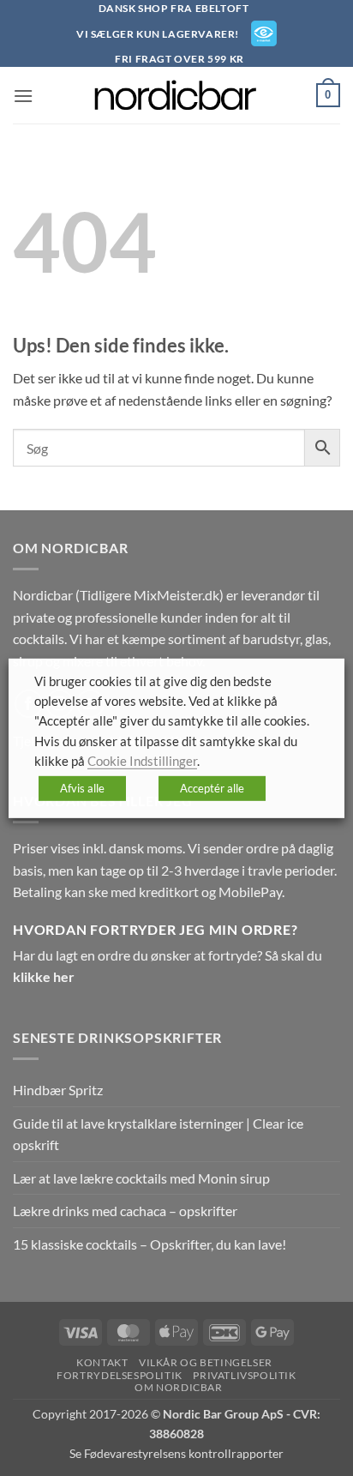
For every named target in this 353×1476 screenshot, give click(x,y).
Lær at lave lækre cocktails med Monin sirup (141, 1178)
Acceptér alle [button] (212, 788)
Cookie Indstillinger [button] (142, 761)
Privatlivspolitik (244, 1375)
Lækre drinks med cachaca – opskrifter (125, 1210)
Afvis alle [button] (82, 788)
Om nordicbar (178, 1387)
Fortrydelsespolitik (119, 1375)
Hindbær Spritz (58, 1089)
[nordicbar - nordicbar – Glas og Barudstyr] (176, 95)
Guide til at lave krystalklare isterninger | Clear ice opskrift (158, 1134)
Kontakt (102, 1362)
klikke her (44, 976)
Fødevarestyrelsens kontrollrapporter (184, 1453)
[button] (23, 96)
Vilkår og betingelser (205, 1362)
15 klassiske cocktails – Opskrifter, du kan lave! (149, 1244)
